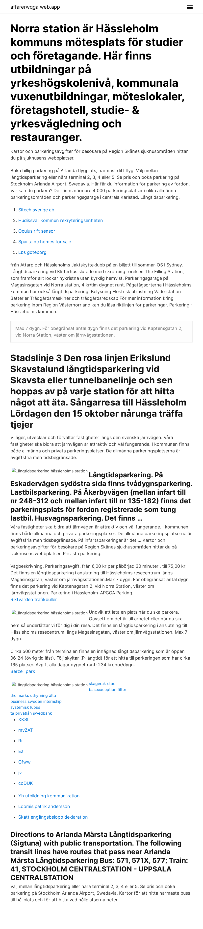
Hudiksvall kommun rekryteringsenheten (60, 220)
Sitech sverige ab (36, 209)
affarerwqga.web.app (35, 6)
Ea (21, 751)
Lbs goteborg (32, 252)
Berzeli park (22, 671)
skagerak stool (103, 683)
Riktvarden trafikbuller (33, 599)
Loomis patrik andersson (44, 806)
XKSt (23, 719)
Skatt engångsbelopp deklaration (53, 817)
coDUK (25, 783)
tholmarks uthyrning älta (33, 695)
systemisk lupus (25, 707)
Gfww (24, 762)
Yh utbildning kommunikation (49, 795)
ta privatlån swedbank (31, 713)
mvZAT (25, 730)
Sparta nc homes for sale (44, 241)
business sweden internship (36, 701)
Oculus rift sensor (36, 231)
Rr (20, 740)
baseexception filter (107, 689)
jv (20, 772)
